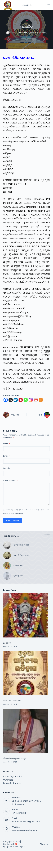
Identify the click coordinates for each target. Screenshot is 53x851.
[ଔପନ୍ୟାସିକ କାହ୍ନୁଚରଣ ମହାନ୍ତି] (25, 731)
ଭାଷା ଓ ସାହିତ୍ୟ (42, 33)
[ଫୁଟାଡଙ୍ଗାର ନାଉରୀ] (7, 545)
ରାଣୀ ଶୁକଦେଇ (19, 575)
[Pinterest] (21, 400)
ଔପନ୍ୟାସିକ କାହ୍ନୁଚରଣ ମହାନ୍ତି (14, 758)
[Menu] (48, 5)
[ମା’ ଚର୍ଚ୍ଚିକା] (25, 615)
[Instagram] (31, 400)
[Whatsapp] (26, 400)
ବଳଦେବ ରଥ (18, 565)
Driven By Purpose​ (12, 783)
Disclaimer (45, 844)
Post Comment (13, 520)
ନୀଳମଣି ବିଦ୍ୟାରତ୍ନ (21, 555)
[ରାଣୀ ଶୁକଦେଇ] (7, 576)
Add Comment (10, 480)
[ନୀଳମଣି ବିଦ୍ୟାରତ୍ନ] (7, 555)
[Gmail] (36, 400)
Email (6, 456)
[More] (41, 400)
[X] (10, 400)
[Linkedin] (16, 400)
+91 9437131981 (19, 813)
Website (7, 468)
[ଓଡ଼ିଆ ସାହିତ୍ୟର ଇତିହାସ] (25, 673)
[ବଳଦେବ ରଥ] (7, 565)
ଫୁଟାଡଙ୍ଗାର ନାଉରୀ (21, 545)
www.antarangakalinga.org (25, 830)
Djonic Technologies (15, 846)
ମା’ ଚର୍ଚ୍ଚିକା (7, 643)
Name (6, 443)
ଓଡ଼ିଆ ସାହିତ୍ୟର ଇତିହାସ (12, 700)
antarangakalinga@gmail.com (26, 821)
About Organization (12, 776)
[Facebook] (5, 400)
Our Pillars (8, 780)
